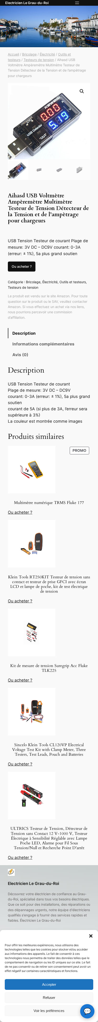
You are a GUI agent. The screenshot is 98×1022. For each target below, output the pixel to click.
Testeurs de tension (39, 60)
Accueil (13, 54)
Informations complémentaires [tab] (43, 344)
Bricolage (29, 54)
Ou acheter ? (22, 266)
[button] (90, 936)
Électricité (47, 54)
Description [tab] (24, 333)
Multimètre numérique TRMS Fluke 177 (49, 502)
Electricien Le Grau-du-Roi (27, 3)
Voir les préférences (49, 1011)
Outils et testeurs (72, 282)
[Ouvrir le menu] (77, 3)
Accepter (49, 984)
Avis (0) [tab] (20, 354)
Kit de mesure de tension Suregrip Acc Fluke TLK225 (49, 668)
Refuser (49, 998)
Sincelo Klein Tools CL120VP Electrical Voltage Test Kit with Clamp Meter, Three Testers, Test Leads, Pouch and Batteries (49, 750)
